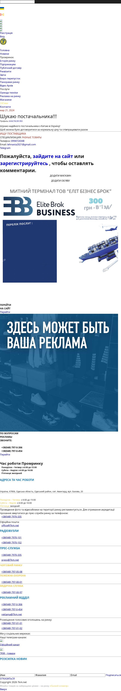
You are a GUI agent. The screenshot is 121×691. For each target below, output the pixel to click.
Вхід (2, 36)
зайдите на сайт (53, 156)
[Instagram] (60, 23)
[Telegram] (60, 30)
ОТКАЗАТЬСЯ (7, 678)
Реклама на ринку (10, 96)
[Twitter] (60, 25)
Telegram (5, 148)
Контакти (5, 106)
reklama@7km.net (11, 614)
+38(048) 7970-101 (11, 537)
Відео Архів (6, 85)
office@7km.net (10, 525)
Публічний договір (11, 67)
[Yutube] (60, 28)
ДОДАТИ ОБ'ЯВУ (60, 180)
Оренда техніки (9, 92)
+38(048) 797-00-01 (11, 582)
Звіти (3, 75)
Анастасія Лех (16, 121)
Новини (4, 53)
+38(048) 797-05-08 (11, 571)
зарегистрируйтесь (24, 163)
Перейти (5, 312)
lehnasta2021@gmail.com (21, 144)
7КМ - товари (7, 653)
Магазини (6, 99)
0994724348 (17, 141)
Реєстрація (6, 33)
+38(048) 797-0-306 (11, 604)
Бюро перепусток (10, 78)
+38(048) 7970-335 (11, 516)
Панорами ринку (9, 82)
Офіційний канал (9, 644)
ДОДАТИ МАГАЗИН (60, 175)
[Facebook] (60, 20)
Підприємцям (8, 64)
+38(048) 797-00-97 (11, 592)
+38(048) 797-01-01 (11, 623)
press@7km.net (10, 560)
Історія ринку (7, 60)
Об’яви (4, 103)
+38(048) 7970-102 (11, 542)
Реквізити (5, 71)
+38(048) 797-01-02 (11, 628)
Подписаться (113, 675)
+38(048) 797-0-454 (11, 609)
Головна (4, 50)
